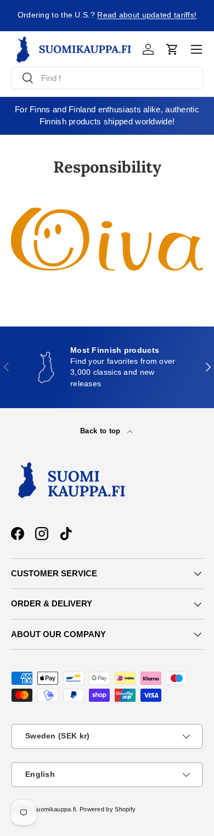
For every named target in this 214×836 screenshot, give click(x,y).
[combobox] (107, 78)
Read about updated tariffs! (146, 15)
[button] (172, 49)
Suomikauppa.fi (54, 809)
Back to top (101, 431)
